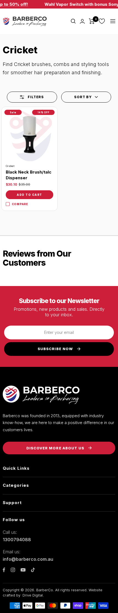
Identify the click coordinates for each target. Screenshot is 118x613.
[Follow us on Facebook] (4, 570)
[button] (86, 97)
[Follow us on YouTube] (23, 570)
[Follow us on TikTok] (33, 570)
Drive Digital (33, 595)
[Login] (82, 21)
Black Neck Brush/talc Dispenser (28, 174)
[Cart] (92, 21)
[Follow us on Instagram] (13, 570)
